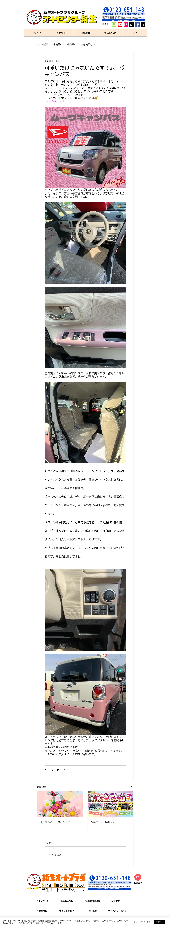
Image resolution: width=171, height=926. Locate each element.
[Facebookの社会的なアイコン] (137, 24)
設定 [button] (135, 921)
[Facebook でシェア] (46, 769)
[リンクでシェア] (64, 769)
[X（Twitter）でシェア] (52, 769)
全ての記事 (42, 44)
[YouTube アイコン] (120, 24)
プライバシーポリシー (56, 923)
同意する (159, 921)
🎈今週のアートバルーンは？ (55, 822)
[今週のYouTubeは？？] (111, 804)
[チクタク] (131, 24)
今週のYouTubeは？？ (103, 822)
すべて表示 (129, 786)
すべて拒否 (145, 921)
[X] (143, 24)
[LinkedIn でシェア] (58, 769)
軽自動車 (71, 44)
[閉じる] (167, 921)
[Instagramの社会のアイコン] (126, 24)
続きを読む (87, 44)
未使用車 (57, 44)
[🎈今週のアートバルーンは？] (60, 804)
